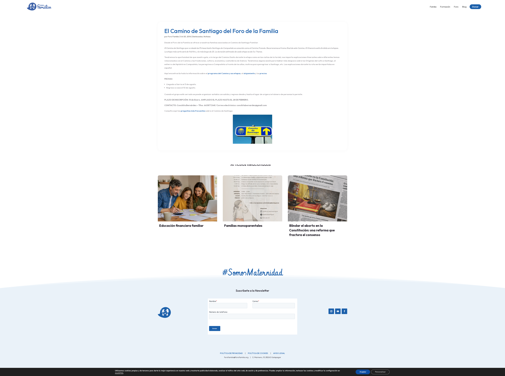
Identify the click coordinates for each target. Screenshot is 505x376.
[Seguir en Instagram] (331, 311)
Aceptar (363, 372)
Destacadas (197, 36)
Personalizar (380, 372)
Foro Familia (173, 36)
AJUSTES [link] (119, 373)
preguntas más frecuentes (193, 111)
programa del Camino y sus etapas (224, 73)
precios (263, 73)
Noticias (207, 36)
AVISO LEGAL (279, 353)
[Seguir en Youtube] (338, 311)
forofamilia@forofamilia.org (236, 357)
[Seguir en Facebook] (344, 311)
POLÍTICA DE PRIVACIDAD (231, 353)
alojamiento (249, 73)
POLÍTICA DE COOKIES (258, 353)
